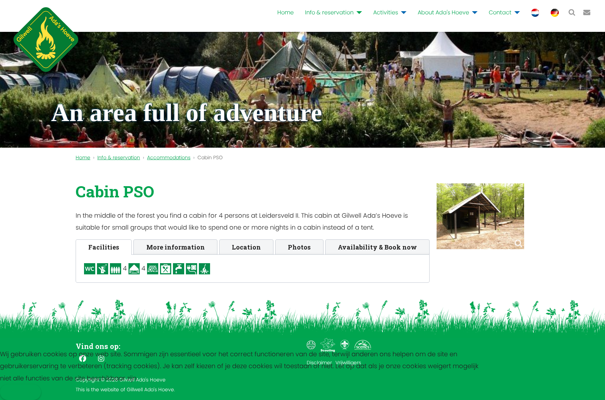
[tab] (104, 247)
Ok (15, 392)
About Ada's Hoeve (443, 12)
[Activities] (402, 12)
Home (285, 12)
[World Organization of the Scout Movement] (345, 344)
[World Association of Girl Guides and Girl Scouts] (312, 344)
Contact (500, 12)
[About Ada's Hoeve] (473, 12)
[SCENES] (362, 344)
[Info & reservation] (358, 12)
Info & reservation (329, 12)
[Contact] (516, 12)
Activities (385, 12)
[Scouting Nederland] (328, 344)
